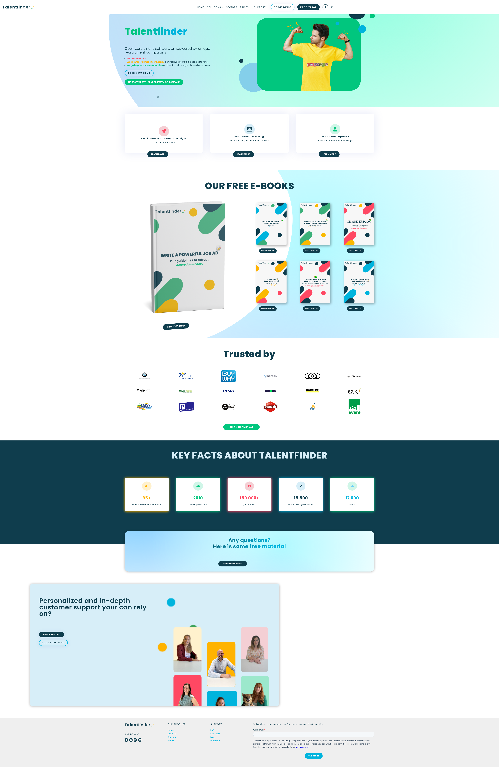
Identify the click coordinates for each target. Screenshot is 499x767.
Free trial (308, 7)
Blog (212, 737)
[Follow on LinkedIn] (131, 740)
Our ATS (172, 733)
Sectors (231, 7)
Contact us (51, 634)
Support (259, 7)
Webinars (215, 740)
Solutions (214, 7)
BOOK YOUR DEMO (139, 73)
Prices (244, 7)
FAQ (212, 730)
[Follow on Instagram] (135, 740)
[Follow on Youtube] (139, 740)
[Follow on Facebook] (126, 740)
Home (200, 7)
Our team (215, 733)
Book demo (283, 7)
